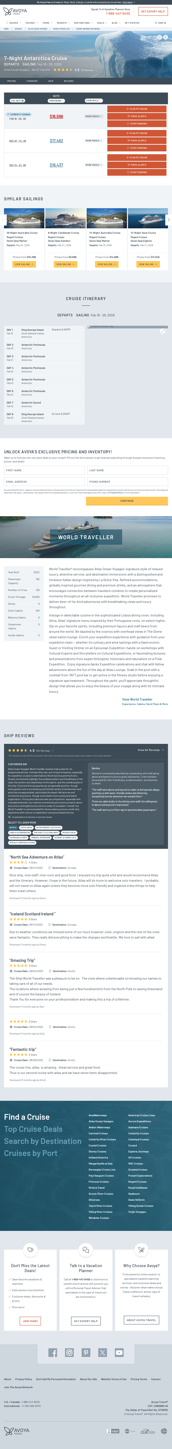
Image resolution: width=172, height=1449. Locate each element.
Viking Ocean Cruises (140, 1205)
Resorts (62, 23)
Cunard (132, 1145)
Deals (100, 23)
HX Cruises (134, 1157)
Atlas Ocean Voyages (101, 1121)
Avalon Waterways (99, 1127)
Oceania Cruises (137, 1169)
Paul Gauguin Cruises (101, 1175)
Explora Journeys (138, 1151)
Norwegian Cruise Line (102, 1169)
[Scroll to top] (163, 1440)
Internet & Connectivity (65, 838)
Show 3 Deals (92, 140)
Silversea (94, 1199)
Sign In (162, 23)
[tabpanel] (128, 1166)
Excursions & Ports (18, 838)
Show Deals (92, 100)
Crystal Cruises (97, 1145)
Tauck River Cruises (100, 1205)
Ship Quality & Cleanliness (46, 833)
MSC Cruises (135, 1163)
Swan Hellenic (136, 1199)
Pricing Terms (139, 1379)
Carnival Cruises (98, 1133)
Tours (46, 23)
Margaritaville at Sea (100, 1163)
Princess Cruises (99, 1181)
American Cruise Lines (141, 1115)
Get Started (132, 23)
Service (13, 828)
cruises (18, 29)
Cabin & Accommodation (20, 833)
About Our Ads (88, 1379)
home (6, 29)
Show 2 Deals (92, 116)
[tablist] (43, 1166)
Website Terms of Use (114, 1379)
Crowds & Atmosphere (40, 838)
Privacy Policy (116, 492)
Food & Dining (26, 828)
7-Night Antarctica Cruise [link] (88, 29)
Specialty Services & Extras (22, 843)
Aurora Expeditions (139, 1121)
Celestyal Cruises (138, 1139)
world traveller (61, 29)
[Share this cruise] (165, 37)
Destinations (82, 23)
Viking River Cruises (100, 1211)
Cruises (30, 23)
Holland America (98, 1157)
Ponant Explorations (140, 1175)
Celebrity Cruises (138, 1133)
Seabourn (134, 1193)
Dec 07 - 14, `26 (17, 140)
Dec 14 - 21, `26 (17, 165)
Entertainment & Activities (48, 828)
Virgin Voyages (137, 1211)
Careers (156, 1379)
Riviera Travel (97, 1187)
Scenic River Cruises (101, 1193)
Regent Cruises (137, 1181)
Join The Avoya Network (18, 1387)
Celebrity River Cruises (102, 1139)
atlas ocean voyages (37, 29)
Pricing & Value (69, 833)
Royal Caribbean (137, 1187)
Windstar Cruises (99, 1217)
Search (14, 23)
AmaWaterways (98, 1115)
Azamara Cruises (138, 1127)
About (7, 1379)
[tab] (43, 1117)
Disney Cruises (97, 1151)
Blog (114, 23)
